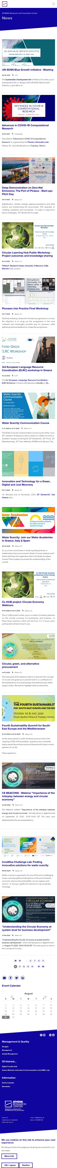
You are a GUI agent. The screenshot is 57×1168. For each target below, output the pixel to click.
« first (15, 960)
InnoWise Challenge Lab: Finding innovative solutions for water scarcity (25, 863)
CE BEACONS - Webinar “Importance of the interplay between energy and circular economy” (28, 796)
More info (9, 1156)
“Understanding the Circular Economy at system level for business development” (26, 928)
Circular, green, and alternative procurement (20, 665)
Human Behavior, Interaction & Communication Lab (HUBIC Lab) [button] (26, 1070)
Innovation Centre (16, 4)
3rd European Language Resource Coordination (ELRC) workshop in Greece (27, 368)
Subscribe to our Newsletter (9, 1120)
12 (24, 966)
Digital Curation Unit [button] (9, 1066)
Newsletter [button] (6, 1086)
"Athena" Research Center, (13, 265)
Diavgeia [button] (5, 1047)
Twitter (16, 978)
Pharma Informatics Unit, (38, 142)
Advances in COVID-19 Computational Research (25, 127)
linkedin (44, 1035)
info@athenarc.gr (39, 1117)
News (7, 18)
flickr (50, 1035)
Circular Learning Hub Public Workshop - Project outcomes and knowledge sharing (27, 254)
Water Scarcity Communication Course (25, 423)
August (29, 993)
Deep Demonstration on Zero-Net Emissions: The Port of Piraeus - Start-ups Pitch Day (27, 191)
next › (39, 966)
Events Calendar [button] (8, 1083)
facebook (41, 1035)
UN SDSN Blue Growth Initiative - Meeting (27, 69)
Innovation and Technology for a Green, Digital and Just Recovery (26, 483)
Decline (26, 1165)
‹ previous (19, 960)
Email (4, 978)
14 (32, 966)
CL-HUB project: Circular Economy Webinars (23, 603)
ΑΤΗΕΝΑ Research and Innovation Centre (19, 13)
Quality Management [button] (10, 1054)
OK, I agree (10, 1165)
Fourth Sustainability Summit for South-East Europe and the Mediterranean (26, 727)
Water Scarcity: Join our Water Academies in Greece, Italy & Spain (27, 539)
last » (43, 966)
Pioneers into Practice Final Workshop (25, 308)
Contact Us (5, 1117)
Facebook (10, 978)
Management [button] (7, 1050)
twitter (47, 1035)
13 (28, 966)
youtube (53, 1035)
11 (19, 966)
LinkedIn (22, 978)
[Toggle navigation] (53, 4)
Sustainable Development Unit (18, 79)
